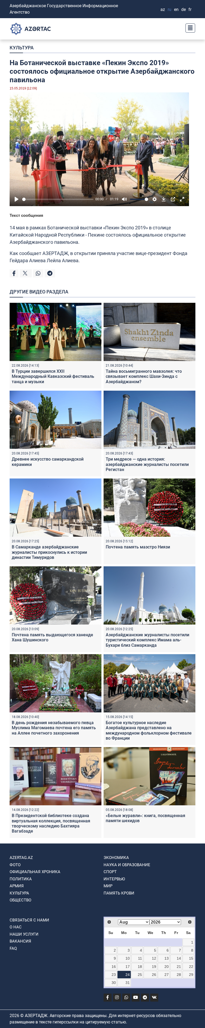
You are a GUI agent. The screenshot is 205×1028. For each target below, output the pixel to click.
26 (154, 974)
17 (127, 966)
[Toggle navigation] (188, 27)
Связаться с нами (29, 920)
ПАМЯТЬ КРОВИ (119, 893)
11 (140, 958)
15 (191, 958)
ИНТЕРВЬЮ (114, 879)
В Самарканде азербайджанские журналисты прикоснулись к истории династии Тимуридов (49, 552)
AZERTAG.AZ (21, 857)
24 (127, 974)
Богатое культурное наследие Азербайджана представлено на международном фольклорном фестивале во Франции (149, 730)
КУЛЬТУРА (22, 47)
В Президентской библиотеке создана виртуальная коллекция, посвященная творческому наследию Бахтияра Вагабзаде (51, 823)
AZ (162, 9)
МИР (108, 886)
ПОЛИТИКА (21, 879)
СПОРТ (110, 871)
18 (140, 966)
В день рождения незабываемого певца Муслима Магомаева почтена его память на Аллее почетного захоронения (54, 727)
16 (114, 966)
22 (191, 966)
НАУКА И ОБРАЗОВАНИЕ (127, 864)
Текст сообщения (26, 215)
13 (166, 958)
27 (166, 974)
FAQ (13, 948)
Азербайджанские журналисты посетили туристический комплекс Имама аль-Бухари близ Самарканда (147, 640)
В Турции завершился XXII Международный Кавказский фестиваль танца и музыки (53, 376)
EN (176, 9)
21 (179, 966)
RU (169, 9)
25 (140, 974)
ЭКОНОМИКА (116, 857)
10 (127, 958)
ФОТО (15, 864)
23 (114, 974)
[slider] (57, 199)
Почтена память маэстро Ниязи (138, 547)
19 (154, 966)
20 (166, 966)
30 (114, 982)
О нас (16, 927)
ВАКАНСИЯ (20, 941)
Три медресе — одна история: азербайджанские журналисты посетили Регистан (147, 464)
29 (191, 974)
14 (179, 958)
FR (189, 9)
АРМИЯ (17, 886)
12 (154, 958)
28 (179, 974)
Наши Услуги (24, 934)
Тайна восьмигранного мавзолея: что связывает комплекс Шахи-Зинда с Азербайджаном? (144, 376)
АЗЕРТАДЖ (55, 253)
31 (127, 982)
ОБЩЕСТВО (20, 900)
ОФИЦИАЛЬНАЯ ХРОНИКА (35, 871)
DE (183, 9)
